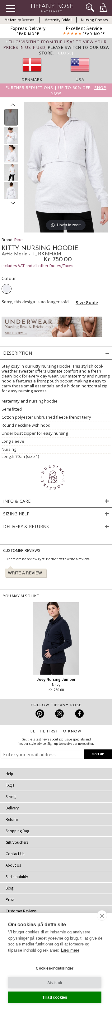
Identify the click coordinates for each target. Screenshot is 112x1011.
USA (80, 79)
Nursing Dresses (94, 20)
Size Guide (87, 302)
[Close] (65, 53)
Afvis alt (55, 983)
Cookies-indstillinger (54, 968)
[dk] (32, 74)
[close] (102, 915)
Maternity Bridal (58, 20)
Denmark (32, 79)
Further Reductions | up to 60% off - (56, 90)
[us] (80, 74)
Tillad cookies (55, 997)
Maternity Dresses (19, 20)
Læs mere (70, 950)
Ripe (18, 239)
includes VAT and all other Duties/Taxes (37, 265)
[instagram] (59, 713)
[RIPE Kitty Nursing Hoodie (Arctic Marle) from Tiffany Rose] (11, 117)
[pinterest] (40, 713)
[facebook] (78, 713)
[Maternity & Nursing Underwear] (52, 338)
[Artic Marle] (6, 289)
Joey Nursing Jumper (56, 679)
